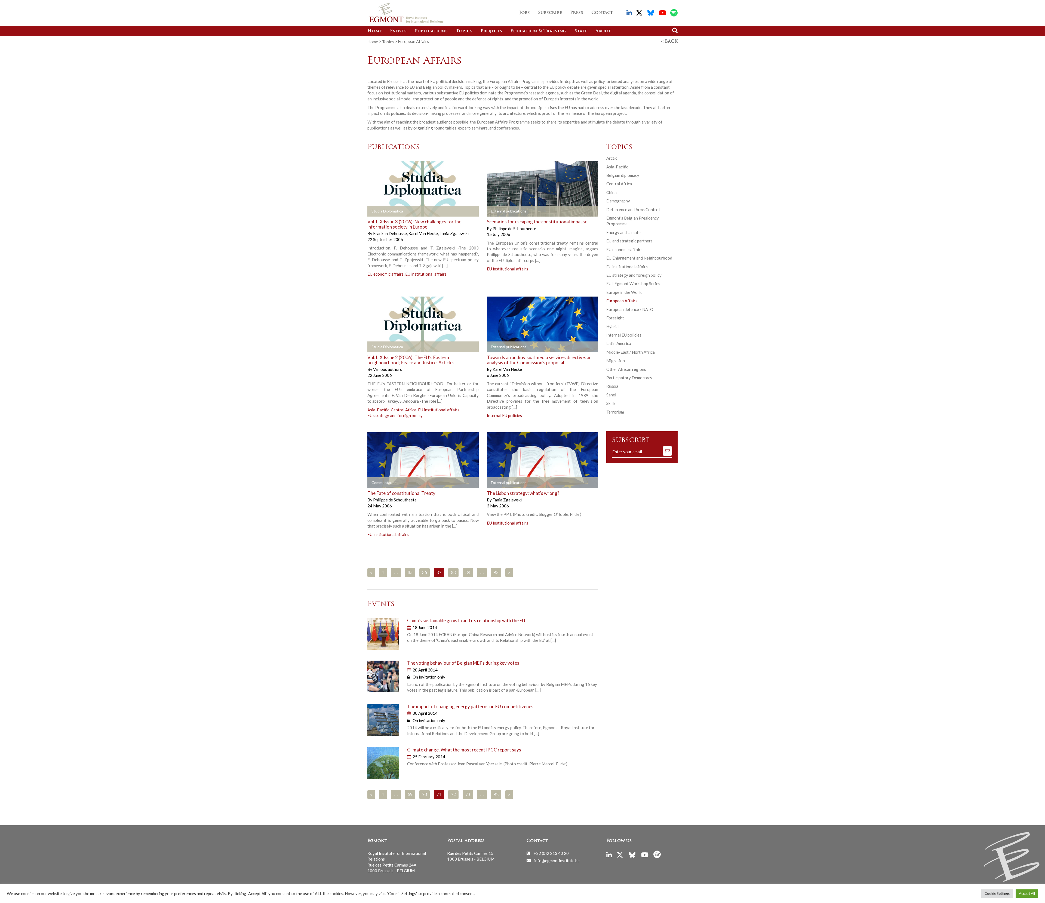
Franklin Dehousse (390, 233)
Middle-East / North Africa (630, 352)
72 (453, 795)
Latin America (618, 343)
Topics (464, 31)
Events (398, 31)
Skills (611, 403)
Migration (615, 360)
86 (424, 573)
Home (374, 31)
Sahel (611, 394)
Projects (491, 31)
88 (453, 573)
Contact (602, 13)
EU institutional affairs (426, 274)
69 (410, 795)
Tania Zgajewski (454, 233)
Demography (618, 200)
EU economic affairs (385, 274)
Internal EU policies (504, 415)
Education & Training (538, 31)
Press (576, 13)
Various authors (387, 369)
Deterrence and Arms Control (633, 209)
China (611, 192)
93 (496, 573)
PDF (502, 211)
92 (496, 795)
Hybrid (612, 326)
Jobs (524, 13)
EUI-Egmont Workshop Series (633, 283)
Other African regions (626, 369)
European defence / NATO (629, 309)
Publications (431, 31)
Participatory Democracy (629, 377)
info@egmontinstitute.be (557, 860)
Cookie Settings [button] (997, 893)
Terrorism (615, 411)
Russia (612, 386)
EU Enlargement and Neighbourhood (639, 257)
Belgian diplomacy (622, 175)
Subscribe (550, 13)
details (382, 211)
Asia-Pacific (378, 409)
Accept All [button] (1027, 893)
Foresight (615, 317)
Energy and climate (623, 232)
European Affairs (621, 300)
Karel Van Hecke (423, 233)
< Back (669, 41)
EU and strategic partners (629, 240)
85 (410, 573)
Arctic (611, 158)
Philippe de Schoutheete (514, 228)
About (603, 31)
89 (467, 573)
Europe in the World (624, 292)
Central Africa (403, 409)
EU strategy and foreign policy (395, 415)
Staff (581, 31)
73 (467, 795)
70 (424, 795)
